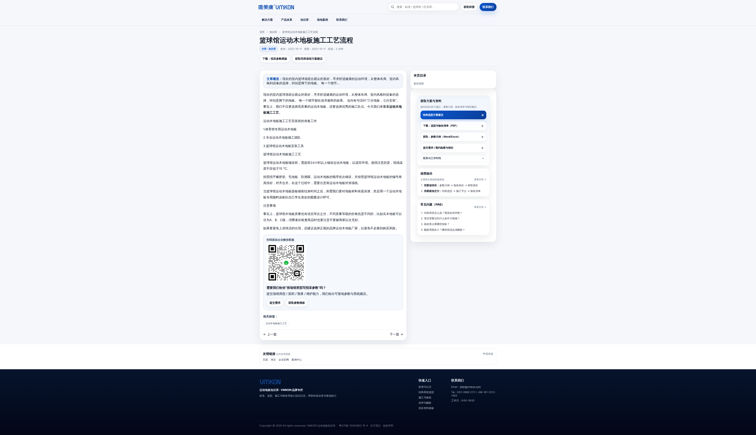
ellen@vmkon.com (470, 386)
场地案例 (322, 19)
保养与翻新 (425, 402)
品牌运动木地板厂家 (343, 228)
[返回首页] (270, 381)
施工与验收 (425, 397)
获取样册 (469, 6)
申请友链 (488, 353)
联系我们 (488, 6)
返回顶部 (419, 83)
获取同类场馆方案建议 (309, 58)
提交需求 (275, 302)
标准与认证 (425, 386)
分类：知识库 (269, 48)
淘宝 (273, 359)
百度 (265, 359)
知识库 (304, 19)
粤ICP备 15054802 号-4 (353, 425)
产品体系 (286, 19)
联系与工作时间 (432, 158)
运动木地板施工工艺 (276, 323)
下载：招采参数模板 (274, 58)
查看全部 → (480, 179)
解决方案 (267, 19)
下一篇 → (396, 334)
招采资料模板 (426, 408)
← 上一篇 (270, 334)
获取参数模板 (296, 302)
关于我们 (375, 425)
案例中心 (297, 359)
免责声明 (388, 425)
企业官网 (284, 359)
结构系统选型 (426, 392)
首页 (262, 32)
